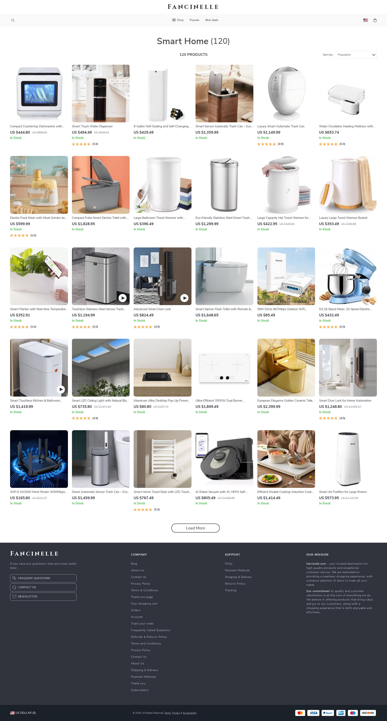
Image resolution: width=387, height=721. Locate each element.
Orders (135, 610)
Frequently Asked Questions (150, 630)
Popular (194, 20)
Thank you (138, 683)
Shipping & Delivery (144, 670)
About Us (137, 570)
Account (137, 617)
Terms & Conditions (144, 590)
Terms (167, 713)
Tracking (231, 590)
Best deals (211, 20)
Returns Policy (235, 583)
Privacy (176, 713)
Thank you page (142, 597)
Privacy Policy (140, 583)
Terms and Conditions (146, 643)
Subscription (140, 690)
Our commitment (318, 591)
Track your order (142, 623)
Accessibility (190, 713)
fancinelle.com (316, 563)
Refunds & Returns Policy (149, 637)
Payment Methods (143, 676)
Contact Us (139, 577)
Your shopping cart (144, 603)
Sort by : (328, 54)
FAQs (229, 563)
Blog (134, 563)
